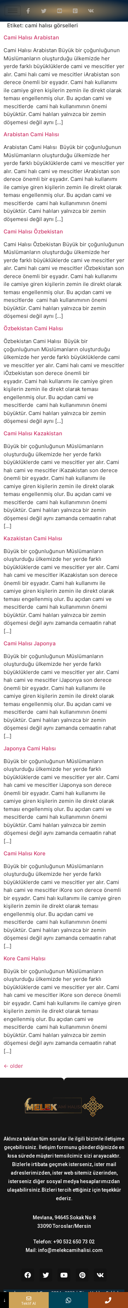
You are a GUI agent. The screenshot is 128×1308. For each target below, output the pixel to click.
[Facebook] (27, 1275)
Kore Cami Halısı (25, 958)
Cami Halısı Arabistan (31, 37)
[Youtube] (64, 1275)
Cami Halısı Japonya (30, 643)
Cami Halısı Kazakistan (33, 433)
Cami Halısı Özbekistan (33, 231)
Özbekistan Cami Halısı (33, 328)
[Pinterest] (82, 1275)
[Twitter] (45, 1275)
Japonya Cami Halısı (30, 748)
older (13, 1066)
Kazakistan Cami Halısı (33, 538)
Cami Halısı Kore (25, 853)
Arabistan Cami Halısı (31, 134)
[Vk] (100, 1275)
